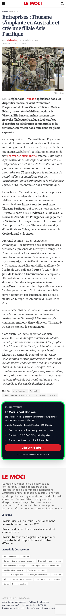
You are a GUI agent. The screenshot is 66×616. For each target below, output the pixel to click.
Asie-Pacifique (20, 391)
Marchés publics (19, 584)
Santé (6, 584)
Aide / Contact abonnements (14, 602)
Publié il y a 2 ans (30, 40)
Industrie (25, 556)
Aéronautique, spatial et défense (18, 579)
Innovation (56, 575)
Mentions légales (28, 605)
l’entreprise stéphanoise (22, 155)
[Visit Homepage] (33, 3)
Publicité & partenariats (39, 602)
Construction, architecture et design (19, 561)
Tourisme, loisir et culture (38, 575)
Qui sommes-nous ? (10, 605)
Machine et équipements (14, 570)
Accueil (5, 11)
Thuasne (30, 98)
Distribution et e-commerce (49, 561)
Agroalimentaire (10, 556)
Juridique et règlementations (47, 579)
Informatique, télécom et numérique (44, 566)
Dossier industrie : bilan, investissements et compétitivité (28, 530)
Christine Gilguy (12, 40)
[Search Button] (62, 3)
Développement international (17, 395)
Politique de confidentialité (13, 608)
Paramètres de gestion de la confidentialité (44, 608)
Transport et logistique (13, 575)
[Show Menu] (3, 3)
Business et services (36, 570)
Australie (34, 391)
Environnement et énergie (14, 566)
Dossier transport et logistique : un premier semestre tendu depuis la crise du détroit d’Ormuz (28, 540)
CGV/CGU (42, 605)
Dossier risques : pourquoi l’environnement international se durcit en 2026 (28, 522)
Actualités (14, 11)
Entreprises (40, 395)
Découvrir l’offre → (33, 447)
